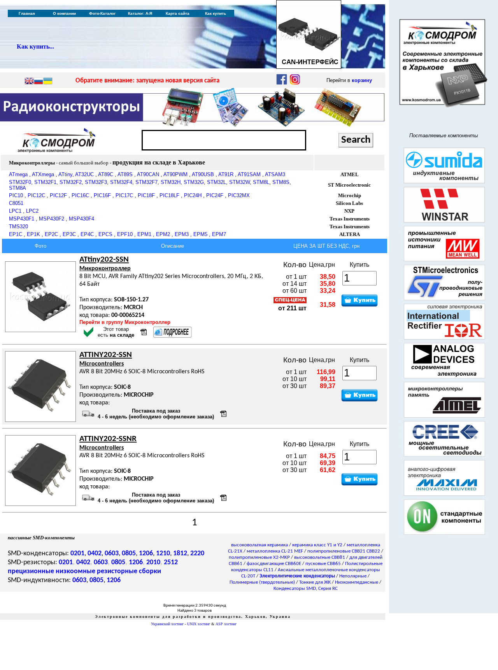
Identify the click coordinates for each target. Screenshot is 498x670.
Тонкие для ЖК (315, 582)
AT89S (125, 174)
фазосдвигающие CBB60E (274, 563)
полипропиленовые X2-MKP (259, 557)
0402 (95, 553)
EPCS (105, 234)
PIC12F (58, 195)
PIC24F (214, 195)
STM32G (194, 182)
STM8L (261, 182)
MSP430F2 (51, 219)
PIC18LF (169, 195)
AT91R (225, 174)
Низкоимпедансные (356, 582)
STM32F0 (20, 182)
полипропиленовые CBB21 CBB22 (343, 551)
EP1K (33, 234)
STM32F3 (96, 182)
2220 (197, 553)
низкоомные (75, 571)
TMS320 (18, 226)
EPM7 (219, 234)
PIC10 (16, 195)
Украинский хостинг (167, 624)
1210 (163, 553)
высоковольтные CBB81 (319, 557)
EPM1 (144, 234)
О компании (64, 13)
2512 (171, 562)
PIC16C (80, 195)
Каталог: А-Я (140, 13)
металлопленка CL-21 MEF (275, 551)
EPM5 (200, 234)
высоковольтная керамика (259, 545)
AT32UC (84, 174)
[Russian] (38, 81)
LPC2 (32, 211)
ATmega (18, 174)
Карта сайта (177, 13)
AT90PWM (175, 174)
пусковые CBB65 (323, 563)
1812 (180, 553)
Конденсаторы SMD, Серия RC (306, 588)
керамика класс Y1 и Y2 (317, 545)
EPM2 (163, 234)
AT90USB (203, 174)
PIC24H (193, 195)
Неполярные (352, 576)
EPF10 (125, 234)
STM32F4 (121, 182)
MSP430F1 (21, 219)
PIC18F (146, 195)
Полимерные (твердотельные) (262, 582)
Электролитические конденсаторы (297, 576)
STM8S (280, 182)
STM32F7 (146, 182)
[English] (29, 81)
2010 (153, 562)
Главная (27, 13)
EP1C (15, 234)
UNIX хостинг (198, 624)
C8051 (16, 203)
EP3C (69, 234)
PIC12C (36, 195)
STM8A (17, 188)
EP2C (51, 234)
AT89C (105, 174)
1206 (146, 553)
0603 (112, 553)
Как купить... (35, 46)
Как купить (215, 13)
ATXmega (43, 174)
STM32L (216, 182)
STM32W (239, 182)
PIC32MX (239, 195)
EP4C (87, 234)
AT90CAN (148, 174)
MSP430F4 (81, 219)
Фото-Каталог (102, 13)
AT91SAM (249, 174)
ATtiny (65, 174)
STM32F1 (45, 182)
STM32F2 (71, 182)
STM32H (171, 182)
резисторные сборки (129, 571)
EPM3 (182, 234)
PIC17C (124, 195)
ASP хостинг (226, 624)
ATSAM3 (275, 174)
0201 (77, 553)
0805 (129, 553)
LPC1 (15, 211)
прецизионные (31, 571)
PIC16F (102, 195)
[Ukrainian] (48, 81)
